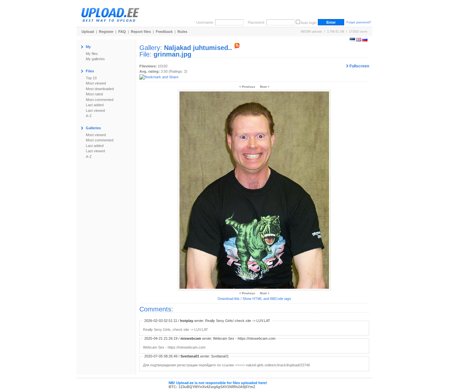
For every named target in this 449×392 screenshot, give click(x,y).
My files (92, 54)
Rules (182, 32)
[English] (358, 40)
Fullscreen (358, 66)
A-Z (89, 116)
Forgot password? (358, 22)
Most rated (94, 94)
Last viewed (95, 110)
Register (106, 32)
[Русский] (364, 40)
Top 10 (91, 78)
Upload (88, 32)
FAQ (122, 32)
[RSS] (237, 47)
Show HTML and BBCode (267, 299)
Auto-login (309, 23)
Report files (141, 32)
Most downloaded (100, 89)
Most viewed (96, 83)
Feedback (164, 32)
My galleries (95, 59)
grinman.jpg (172, 54)
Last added (95, 105)
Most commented (99, 100)
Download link (229, 299)
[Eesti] (352, 40)
